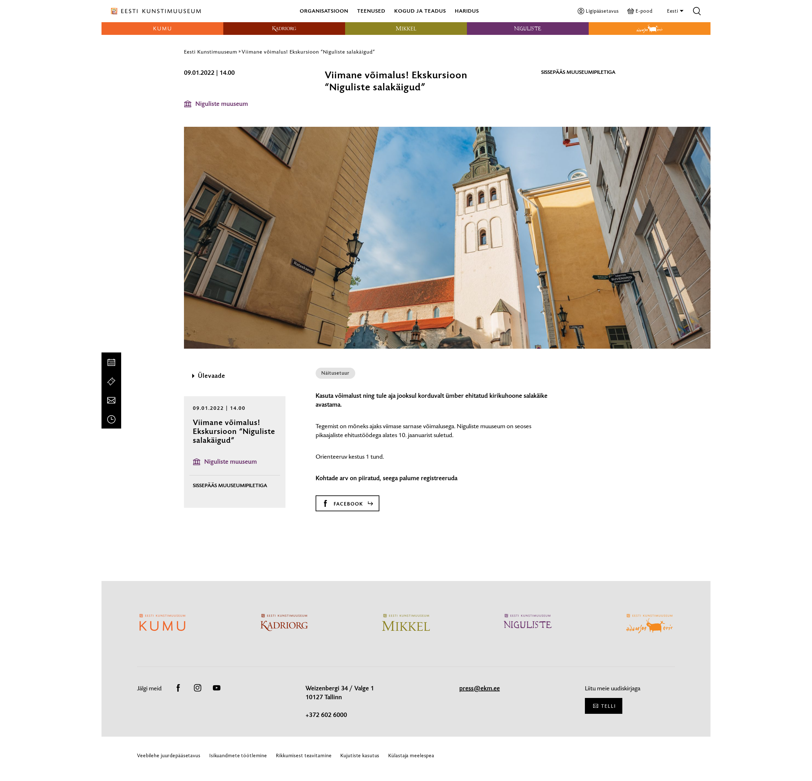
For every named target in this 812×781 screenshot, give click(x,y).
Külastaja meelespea (411, 755)
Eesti (673, 11)
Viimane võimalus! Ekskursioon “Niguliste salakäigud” (308, 51)
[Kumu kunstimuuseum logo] (162, 28)
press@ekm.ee (479, 688)
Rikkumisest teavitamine (303, 755)
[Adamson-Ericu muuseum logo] (649, 28)
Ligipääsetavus (602, 11)
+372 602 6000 (326, 715)
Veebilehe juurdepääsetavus (168, 755)
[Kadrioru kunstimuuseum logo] (284, 28)
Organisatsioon (324, 11)
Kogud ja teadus (420, 11)
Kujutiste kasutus (359, 755)
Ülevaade (211, 376)
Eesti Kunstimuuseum (210, 51)
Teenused (371, 11)
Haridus (467, 11)
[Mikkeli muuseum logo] (406, 28)
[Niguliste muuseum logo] (528, 28)
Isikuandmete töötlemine (238, 755)
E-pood (644, 11)
